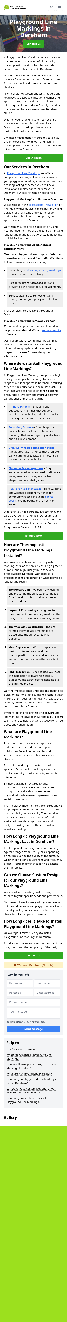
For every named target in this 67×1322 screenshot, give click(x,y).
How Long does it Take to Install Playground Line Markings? (26, 1100)
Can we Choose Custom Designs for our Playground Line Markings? (31, 1090)
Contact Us (34, 44)
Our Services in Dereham (22, 1049)
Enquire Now (33, 535)
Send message (33, 1029)
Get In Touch (33, 158)
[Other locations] (51, 7)
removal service (51, 330)
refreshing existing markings (43, 270)
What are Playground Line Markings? (29, 1073)
